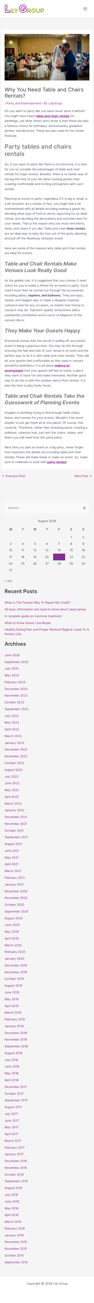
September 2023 (16, 709)
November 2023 (16, 695)
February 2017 (15, 1147)
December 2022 (16, 749)
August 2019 (13, 985)
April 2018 (11, 1080)
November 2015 (16, 1248)
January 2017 (14, 1154)
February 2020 (15, 952)
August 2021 (13, 844)
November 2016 (16, 1167)
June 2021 (12, 850)
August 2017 (13, 1107)
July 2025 (11, 668)
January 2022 (14, 810)
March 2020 (13, 945)
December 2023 (16, 689)
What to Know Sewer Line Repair (28, 623)
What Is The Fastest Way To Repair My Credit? (37, 602)
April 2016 (12, 1215)
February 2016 (15, 1228)
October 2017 (14, 1093)
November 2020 (16, 898)
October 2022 (14, 763)
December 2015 (16, 1242)
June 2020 (12, 925)
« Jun (8, 581)
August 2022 (14, 770)
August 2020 (14, 918)
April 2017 (11, 1134)
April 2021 (11, 864)
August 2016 (13, 1188)
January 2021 (14, 884)
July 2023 (12, 716)
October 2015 (14, 1255)
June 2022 (12, 783)
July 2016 (11, 1194)
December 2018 (16, 1033)
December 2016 (16, 1161)
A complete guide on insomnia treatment (33, 616)
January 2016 (14, 1235)
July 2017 (11, 1114)
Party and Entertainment (24, 103)
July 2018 (11, 1060)
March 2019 (13, 1012)
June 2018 (12, 1066)
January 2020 (14, 958)
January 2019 (14, 1026)
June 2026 (12, 655)
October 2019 (14, 978)
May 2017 (11, 1127)
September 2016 (16, 1181)
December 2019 (16, 965)
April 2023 (12, 729)
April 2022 (12, 797)
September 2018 (16, 1046)
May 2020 (12, 931)
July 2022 (11, 776)
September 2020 (16, 911)
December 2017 (16, 1087)
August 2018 (13, 1053)
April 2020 (12, 938)
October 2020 (14, 904)
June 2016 (12, 1201)
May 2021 (11, 857)
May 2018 (11, 1073)
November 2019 (16, 972)
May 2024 (12, 675)
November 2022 (16, 756)
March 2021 (13, 871)
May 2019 (12, 999)
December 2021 (16, 817)
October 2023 (14, 702)
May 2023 (12, 722)
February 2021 (15, 877)
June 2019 (12, 992)
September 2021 (16, 837)
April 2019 (12, 1006)
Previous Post (13, 476)
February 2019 (15, 1019)
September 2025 (16, 662)
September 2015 (16, 1262)
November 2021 (16, 823)
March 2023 (13, 736)
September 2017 (16, 1100)
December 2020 (16, 891)
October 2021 (14, 830)
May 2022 (12, 790)
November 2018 (16, 1039)
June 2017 (12, 1120)
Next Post (83, 476)
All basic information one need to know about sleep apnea (45, 609)
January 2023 (14, 743)
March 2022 (13, 803)
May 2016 (12, 1208)
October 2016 (14, 1174)
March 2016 (13, 1221)
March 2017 (13, 1141)
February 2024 (15, 682)
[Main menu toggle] (85, 8)
